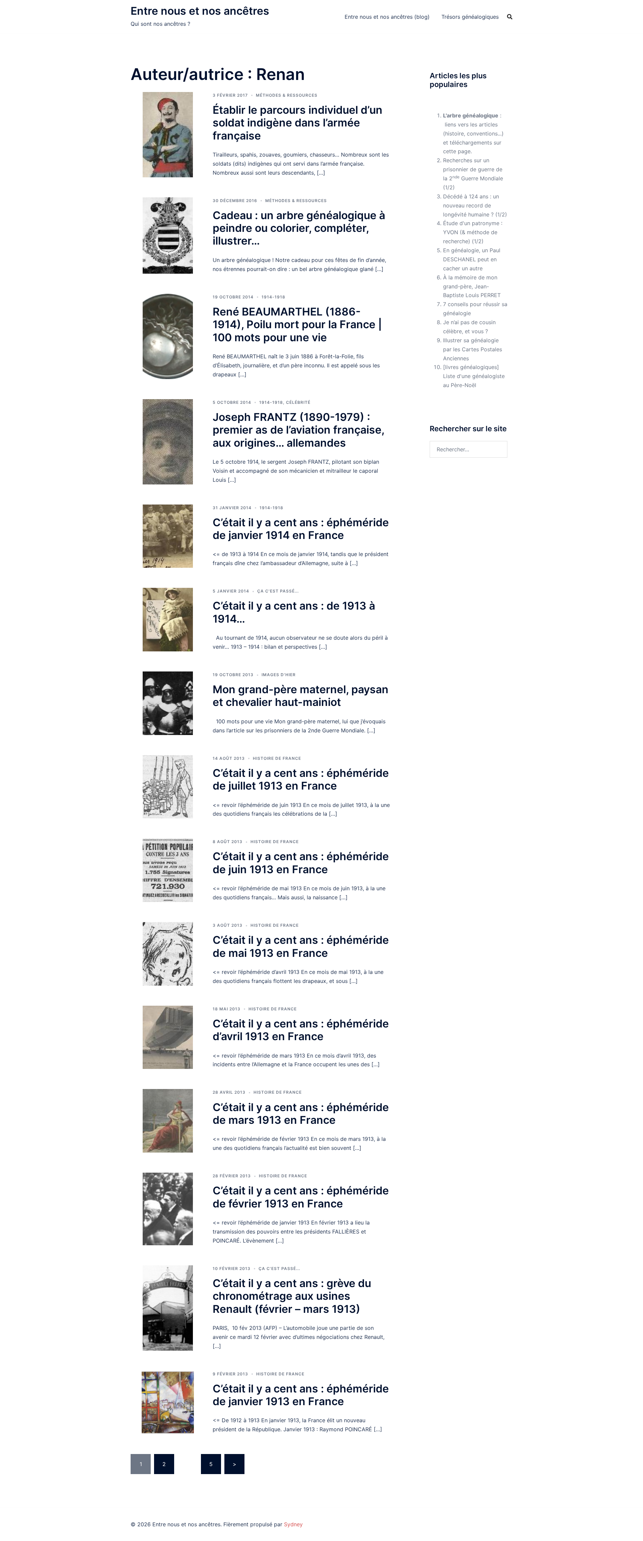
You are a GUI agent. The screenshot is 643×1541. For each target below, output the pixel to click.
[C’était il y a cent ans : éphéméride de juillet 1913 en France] (168, 787)
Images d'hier (279, 674)
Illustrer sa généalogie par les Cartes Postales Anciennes (472, 349)
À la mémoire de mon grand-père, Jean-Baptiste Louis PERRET (472, 286)
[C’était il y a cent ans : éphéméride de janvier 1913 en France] (168, 1402)
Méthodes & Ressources (286, 95)
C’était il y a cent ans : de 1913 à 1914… (294, 612)
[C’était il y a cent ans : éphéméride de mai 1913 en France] (168, 954)
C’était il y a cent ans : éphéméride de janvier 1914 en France (301, 529)
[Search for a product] (509, 16)
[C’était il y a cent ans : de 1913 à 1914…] (168, 619)
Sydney (293, 1524)
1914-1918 (273, 296)
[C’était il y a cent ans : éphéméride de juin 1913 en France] (168, 870)
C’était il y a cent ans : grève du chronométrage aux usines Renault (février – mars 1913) (292, 1296)
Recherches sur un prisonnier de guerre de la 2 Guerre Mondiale (473, 169)
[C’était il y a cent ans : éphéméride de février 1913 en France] (168, 1209)
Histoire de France (277, 758)
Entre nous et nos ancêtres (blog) (387, 16)
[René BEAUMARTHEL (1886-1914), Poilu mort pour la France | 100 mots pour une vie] (168, 336)
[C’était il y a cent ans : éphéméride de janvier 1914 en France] (168, 536)
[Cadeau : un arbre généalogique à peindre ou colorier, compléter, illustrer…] (168, 235)
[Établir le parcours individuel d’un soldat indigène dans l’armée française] (168, 134)
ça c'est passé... (278, 591)
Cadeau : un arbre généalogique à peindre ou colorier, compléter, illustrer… (299, 228)
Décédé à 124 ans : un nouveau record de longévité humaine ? (471, 205)
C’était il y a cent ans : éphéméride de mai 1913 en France (301, 946)
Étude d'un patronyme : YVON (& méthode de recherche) (472, 232)
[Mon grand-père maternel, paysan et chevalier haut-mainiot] (168, 703)
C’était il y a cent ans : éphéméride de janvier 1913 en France (301, 1395)
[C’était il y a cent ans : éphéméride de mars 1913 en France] (168, 1121)
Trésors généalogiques (470, 16)
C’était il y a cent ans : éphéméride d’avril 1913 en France (301, 1030)
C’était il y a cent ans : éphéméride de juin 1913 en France (301, 863)
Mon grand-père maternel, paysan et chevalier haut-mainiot (300, 696)
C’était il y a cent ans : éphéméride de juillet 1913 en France (301, 779)
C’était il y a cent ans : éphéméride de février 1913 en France (301, 1197)
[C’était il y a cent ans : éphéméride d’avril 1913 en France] (168, 1037)
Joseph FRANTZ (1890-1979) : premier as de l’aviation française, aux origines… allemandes (298, 430)
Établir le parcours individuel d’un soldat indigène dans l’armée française (297, 122)
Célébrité (298, 402)
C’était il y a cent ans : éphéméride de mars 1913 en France (301, 1113)
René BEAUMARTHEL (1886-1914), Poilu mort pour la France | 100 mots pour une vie (297, 324)
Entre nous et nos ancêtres (200, 10)
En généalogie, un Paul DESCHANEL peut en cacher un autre (471, 259)
